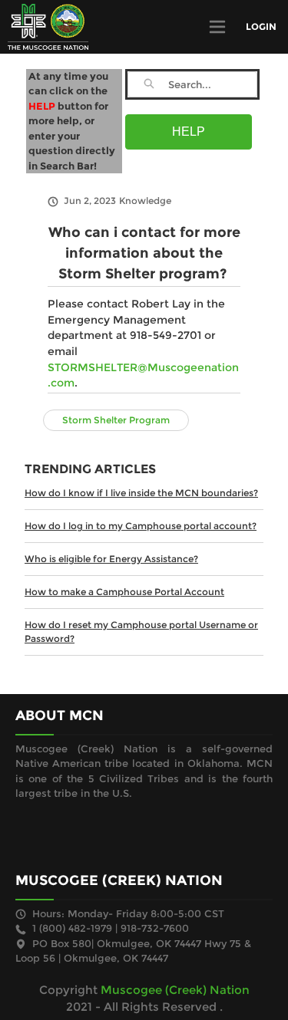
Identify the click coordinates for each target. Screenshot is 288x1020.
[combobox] (212, 84)
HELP (188, 131)
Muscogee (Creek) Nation (175, 989)
